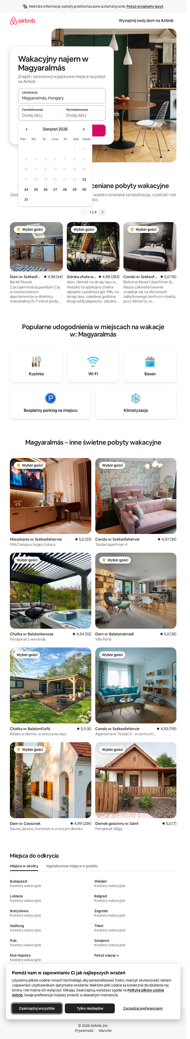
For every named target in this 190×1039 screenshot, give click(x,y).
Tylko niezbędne (90, 1008)
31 (26, 199)
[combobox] (62, 98)
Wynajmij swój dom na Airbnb (146, 20)
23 (84, 179)
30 (84, 189)
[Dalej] (102, 212)
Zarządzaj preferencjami (143, 1008)
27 (55, 189)
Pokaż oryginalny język (145, 6)
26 (46, 189)
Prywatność (84, 1030)
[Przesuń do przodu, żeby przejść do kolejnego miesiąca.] (83, 129)
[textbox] (40, 115)
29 (74, 189)
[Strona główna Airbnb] (22, 20)
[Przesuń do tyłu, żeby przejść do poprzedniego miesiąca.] (26, 129)
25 (36, 189)
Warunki (105, 1030)
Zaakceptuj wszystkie (37, 1008)
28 (65, 189)
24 (26, 189)
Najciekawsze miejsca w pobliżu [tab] (72, 866)
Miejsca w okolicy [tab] (24, 866)
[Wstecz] (84, 212)
